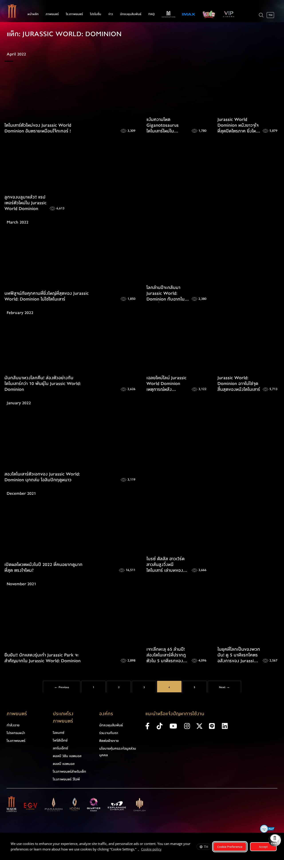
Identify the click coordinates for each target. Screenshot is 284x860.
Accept (263, 847)
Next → (224, 687)
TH (206, 846)
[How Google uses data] (163, 849)
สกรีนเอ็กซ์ (60, 748)
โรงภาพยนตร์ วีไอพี (66, 779)
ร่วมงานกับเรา (108, 732)
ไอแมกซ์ (58, 732)
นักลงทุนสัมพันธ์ (130, 14)
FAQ (151, 14)
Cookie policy (151, 849)
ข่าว (110, 14)
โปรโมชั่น (95, 14)
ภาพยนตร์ (52, 14)
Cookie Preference (230, 847)
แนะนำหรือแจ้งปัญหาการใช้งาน (174, 713)
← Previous (61, 687)
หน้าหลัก (33, 14)
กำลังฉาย (13, 725)
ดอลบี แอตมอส (64, 763)
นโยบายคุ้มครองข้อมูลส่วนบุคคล (117, 752)
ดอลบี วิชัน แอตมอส (67, 756)
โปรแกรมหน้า (16, 732)
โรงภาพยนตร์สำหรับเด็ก (69, 771)
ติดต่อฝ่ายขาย (109, 740)
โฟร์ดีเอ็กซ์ (60, 740)
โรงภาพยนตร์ (74, 14)
